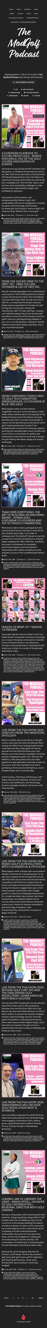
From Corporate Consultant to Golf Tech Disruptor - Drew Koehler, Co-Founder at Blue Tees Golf (23, 400)
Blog (36, 13)
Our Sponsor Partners (16, 18)
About (19, 9)
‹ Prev (5, 1298)
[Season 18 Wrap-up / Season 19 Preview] (23, 600)
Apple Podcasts (28, 89)
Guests (12, 13)
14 (33, 1298)
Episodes (27, 9)
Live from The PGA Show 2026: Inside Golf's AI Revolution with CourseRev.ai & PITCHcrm (23, 863)
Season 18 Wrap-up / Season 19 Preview (22, 628)
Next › (41, 1298)
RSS (16, 89)
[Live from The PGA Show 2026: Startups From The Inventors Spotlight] (23, 703)
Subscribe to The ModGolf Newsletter (23, 22)
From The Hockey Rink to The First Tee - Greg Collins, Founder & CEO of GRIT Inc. (23, 284)
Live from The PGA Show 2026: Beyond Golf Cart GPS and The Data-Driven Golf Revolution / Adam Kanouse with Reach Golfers (23, 992)
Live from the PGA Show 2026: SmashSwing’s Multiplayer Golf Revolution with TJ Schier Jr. (23, 1106)
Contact (20, 13)
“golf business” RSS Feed (24, 82)
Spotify (26, 96)
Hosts (36, 9)
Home (11, 9)
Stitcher (37, 96)
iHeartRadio (13, 96)
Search (28, 13)
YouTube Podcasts (32, 92)
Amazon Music (15, 92)
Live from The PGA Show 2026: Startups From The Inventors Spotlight (23, 732)
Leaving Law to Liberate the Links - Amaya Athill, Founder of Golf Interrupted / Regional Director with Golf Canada (23, 1204)
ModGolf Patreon (33, 18)
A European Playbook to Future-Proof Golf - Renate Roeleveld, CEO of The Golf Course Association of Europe (22, 158)
